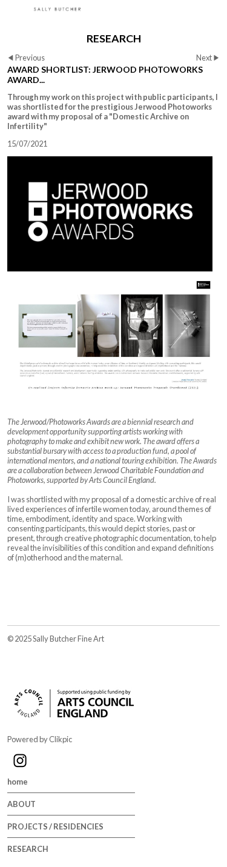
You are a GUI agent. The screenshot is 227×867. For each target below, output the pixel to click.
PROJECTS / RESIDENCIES (55, 826)
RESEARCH (27, 849)
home (17, 781)
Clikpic (60, 739)
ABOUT (21, 804)
